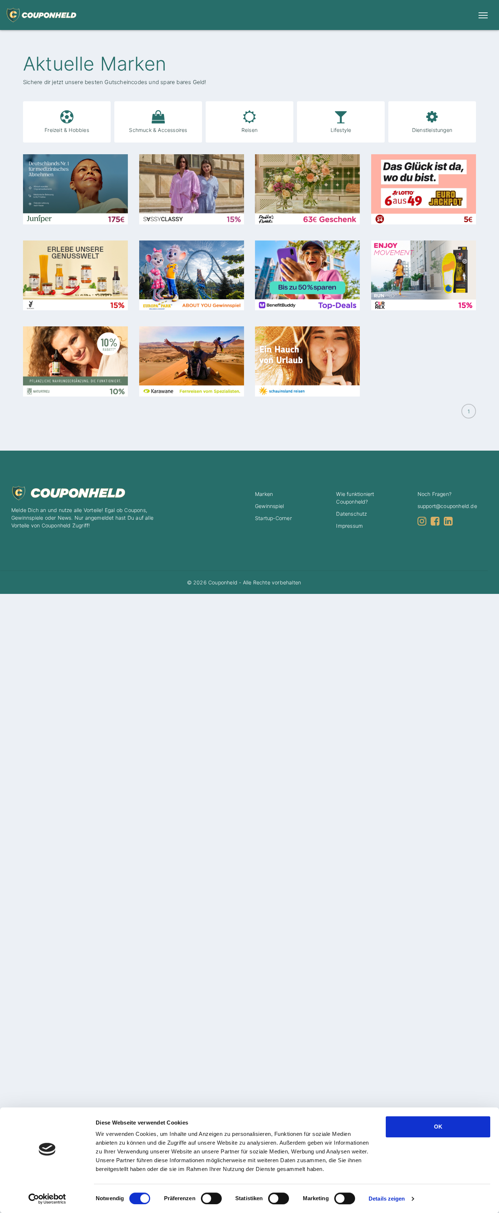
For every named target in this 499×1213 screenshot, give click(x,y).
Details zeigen (387, 1198)
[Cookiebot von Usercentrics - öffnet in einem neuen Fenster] (47, 1198)
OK (438, 1126)
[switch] (209, 1198)
